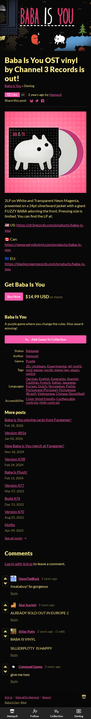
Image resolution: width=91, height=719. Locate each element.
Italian (56, 382)
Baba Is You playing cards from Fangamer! (38, 419)
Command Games (30, 667)
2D (28, 366)
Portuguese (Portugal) (42, 390)
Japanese (68, 382)
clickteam (39, 366)
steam (74, 370)
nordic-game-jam (56, 370)
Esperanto (58, 379)
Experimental (56, 366)
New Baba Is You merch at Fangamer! (34, 445)
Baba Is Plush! (16, 472)
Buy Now (14, 297)
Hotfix (10, 524)
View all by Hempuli (27, 697)
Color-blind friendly (40, 399)
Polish (70, 386)
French (45, 382)
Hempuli (55, 95)
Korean (31, 386)
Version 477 (14, 485)
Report (46, 697)
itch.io (8, 697)
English (44, 379)
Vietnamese (46, 394)
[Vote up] (5, 578)
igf (69, 366)
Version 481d (15, 432)
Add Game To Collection (48, 339)
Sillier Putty (27, 631)
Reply (14, 593)
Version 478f (15, 459)
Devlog (78, 716)
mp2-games (34, 370)
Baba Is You (13, 86)
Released (32, 351)
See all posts (13, 538)
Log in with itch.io (19, 563)
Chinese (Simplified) (70, 394)
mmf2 (77, 366)
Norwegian (57, 386)
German (32, 379)
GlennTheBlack (29, 579)
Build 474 (12, 498)
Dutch (42, 386)
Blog (23, 702)
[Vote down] (5, 583)
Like (14, 95)
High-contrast (49, 402)
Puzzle (30, 361)
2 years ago (49, 579)
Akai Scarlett (27, 605)
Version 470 (14, 511)
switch (30, 374)
